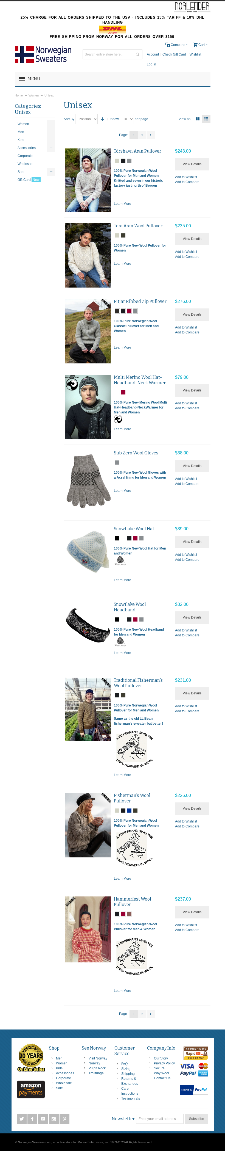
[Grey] (88, 180)
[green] (123, 235)
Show (114, 119)
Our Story (161, 1058)
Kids (59, 1068)
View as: (185, 119)
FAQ (124, 1064)
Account (153, 54)
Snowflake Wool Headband (130, 607)
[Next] (151, 135)
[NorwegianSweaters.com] (45, 54)
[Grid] (198, 119)
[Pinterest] (64, 1119)
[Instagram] (54, 1119)
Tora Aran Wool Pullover (138, 225)
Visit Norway (98, 1058)
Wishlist (195, 54)
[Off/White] (88, 255)
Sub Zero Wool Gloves (136, 453)
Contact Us (162, 1078)
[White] (88, 558)
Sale (59, 1088)
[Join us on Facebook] (32, 1119)
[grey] (129, 160)
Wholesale (64, 1083)
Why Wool (161, 1073)
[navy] (123, 160)
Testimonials (130, 1098)
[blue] (129, 810)
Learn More (122, 204)
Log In (151, 64)
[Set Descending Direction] (103, 119)
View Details (192, 164)
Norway (94, 1063)
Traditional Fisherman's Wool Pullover (138, 683)
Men (59, 1058)
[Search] (137, 54)
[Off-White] (88, 825)
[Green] (88, 709)
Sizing (126, 1069)
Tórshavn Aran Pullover (137, 151)
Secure (159, 1068)
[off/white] (117, 160)
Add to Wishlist (186, 177)
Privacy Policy (164, 1063)
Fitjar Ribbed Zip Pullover (140, 301)
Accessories (65, 1073)
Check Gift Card (174, 54)
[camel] (129, 914)
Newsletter (123, 1118)
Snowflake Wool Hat (134, 528)
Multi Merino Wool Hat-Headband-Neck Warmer (140, 380)
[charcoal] (117, 311)
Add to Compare (187, 182)
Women (62, 1063)
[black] (117, 538)
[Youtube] (43, 1119)
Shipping (128, 1074)
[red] (129, 311)
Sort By (69, 119)
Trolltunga (96, 1073)
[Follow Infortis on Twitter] (22, 1119)
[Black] (88, 407)
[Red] (88, 929)
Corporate (63, 1078)
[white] (117, 392)
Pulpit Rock (97, 1068)
